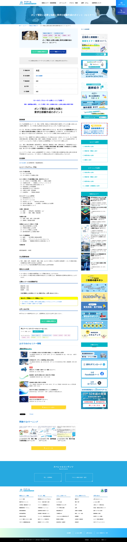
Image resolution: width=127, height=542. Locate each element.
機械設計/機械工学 (47, 33)
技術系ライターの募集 (97, 516)
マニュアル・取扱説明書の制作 (44, 516)
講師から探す (88, 160)
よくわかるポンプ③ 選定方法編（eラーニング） (66, 439)
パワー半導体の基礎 (60, 507)
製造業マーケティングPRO (43, 522)
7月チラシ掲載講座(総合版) (24, 522)
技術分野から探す (89, 146)
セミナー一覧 (49, 448)
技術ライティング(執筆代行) (43, 519)
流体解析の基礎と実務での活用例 (37, 382)
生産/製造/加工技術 (58, 33)
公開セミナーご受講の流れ (98, 504)
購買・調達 (57, 35)
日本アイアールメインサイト (99, 522)
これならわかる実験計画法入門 (62, 516)
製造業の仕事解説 (59, 519)
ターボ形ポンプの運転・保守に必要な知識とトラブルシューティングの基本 (42, 301)
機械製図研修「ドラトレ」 (24, 507)
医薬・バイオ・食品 (79, 513)
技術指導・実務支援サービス (43, 513)
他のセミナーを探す (49, 407)
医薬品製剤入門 (59, 510)
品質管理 (58, 499)
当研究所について (96, 3)
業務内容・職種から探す (91, 151)
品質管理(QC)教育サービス (43, 510)
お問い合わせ (89, 532)
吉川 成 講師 (39, 75)
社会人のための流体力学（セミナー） (38, 399)
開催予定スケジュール (23, 501)
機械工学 (76, 499)
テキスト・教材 (74, 3)
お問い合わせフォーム (97, 499)
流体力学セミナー (38, 331)
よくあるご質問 (96, 501)
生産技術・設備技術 (79, 519)
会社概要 (69, 532)
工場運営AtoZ (59, 513)
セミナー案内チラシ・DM (102, 532)
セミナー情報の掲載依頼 (98, 519)
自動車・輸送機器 (78, 510)
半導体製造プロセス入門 (61, 504)
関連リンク (104, 539)
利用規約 (87, 539)
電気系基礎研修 (22, 510)
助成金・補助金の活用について (99, 507)
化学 (76, 504)
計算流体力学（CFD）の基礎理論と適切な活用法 (41, 360)
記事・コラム (84, 3)
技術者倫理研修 (22, 513)
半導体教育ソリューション (43, 507)
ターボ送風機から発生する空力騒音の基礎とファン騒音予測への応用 (46, 352)
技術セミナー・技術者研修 (49, 3)
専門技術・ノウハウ (47, 37)
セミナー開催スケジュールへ (57, 51)
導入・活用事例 (48, 477)
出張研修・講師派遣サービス (25, 504)
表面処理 (76, 522)
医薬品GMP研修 (22, 516)
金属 (76, 507)
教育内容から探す (89, 155)
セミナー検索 (22, 499)
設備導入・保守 (66, 35)
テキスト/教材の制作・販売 (79, 477)
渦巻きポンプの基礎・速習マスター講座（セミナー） (42, 369)
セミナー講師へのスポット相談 (25, 519)
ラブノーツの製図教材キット (43, 504)
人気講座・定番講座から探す (92, 185)
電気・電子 (77, 501)
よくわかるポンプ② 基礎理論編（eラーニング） (47, 439)
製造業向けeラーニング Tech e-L (44, 499)
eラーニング (62, 3)
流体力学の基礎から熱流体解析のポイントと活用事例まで (43, 389)
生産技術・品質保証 (47, 35)
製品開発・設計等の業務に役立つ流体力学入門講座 (42, 375)
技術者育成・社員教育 (60, 522)
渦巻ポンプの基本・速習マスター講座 (32, 303)
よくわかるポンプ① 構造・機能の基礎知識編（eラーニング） (28, 439)
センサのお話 (59, 501)
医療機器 (76, 516)
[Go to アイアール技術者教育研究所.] (19, 25)
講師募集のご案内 (97, 513)
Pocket (31, 414)
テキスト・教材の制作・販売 (43, 501)
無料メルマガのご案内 (97, 510)
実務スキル (57, 37)
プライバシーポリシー (95, 539)
